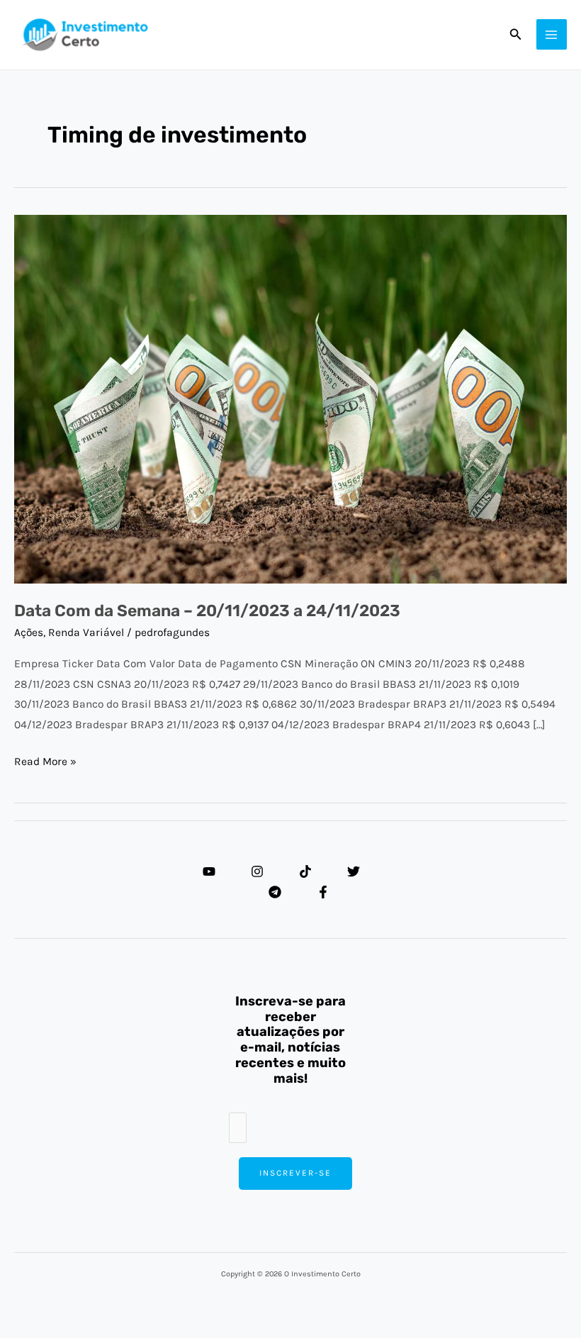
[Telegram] (275, 892)
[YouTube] (209, 871)
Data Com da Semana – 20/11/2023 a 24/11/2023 (207, 610)
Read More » (45, 760)
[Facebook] (323, 892)
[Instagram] (257, 871)
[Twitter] (353, 871)
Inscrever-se (295, 1173)
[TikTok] (305, 871)
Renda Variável (86, 632)
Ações (28, 632)
